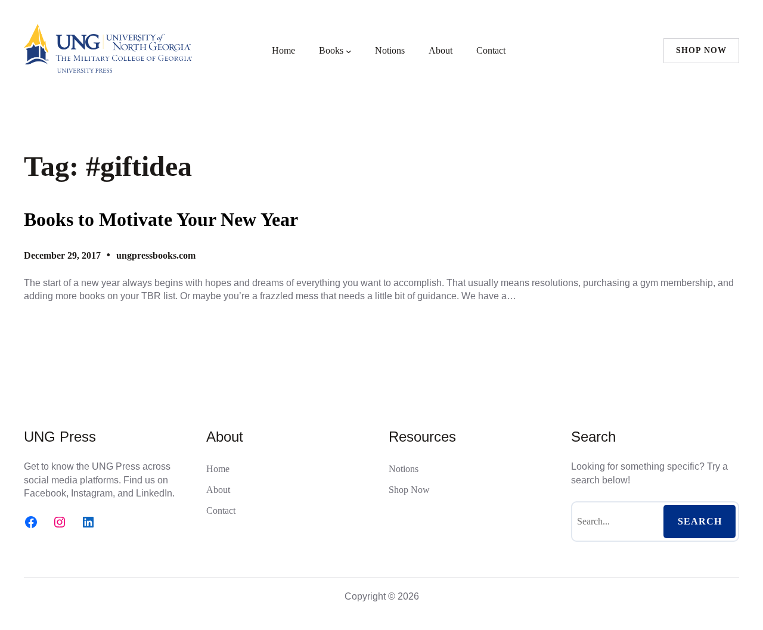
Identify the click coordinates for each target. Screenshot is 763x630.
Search (700, 521)
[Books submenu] (349, 51)
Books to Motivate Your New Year (161, 219)
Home (283, 50)
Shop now (701, 50)
